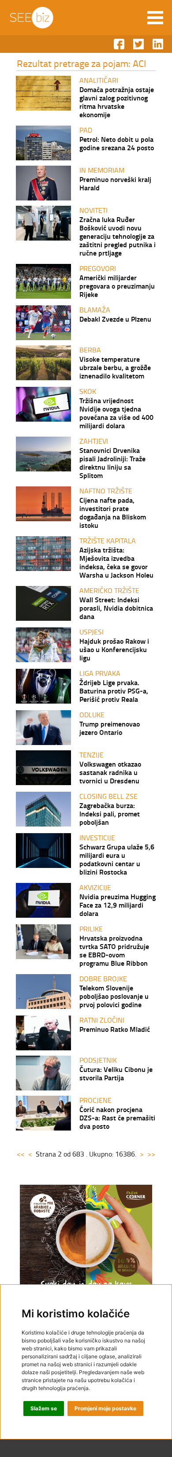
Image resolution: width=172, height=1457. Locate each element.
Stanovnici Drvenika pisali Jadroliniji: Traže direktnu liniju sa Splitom (112, 462)
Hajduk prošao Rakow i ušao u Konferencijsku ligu (114, 649)
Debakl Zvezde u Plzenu (115, 319)
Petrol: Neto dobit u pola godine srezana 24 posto (116, 143)
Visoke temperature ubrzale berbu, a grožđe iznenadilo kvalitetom (115, 367)
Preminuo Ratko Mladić (114, 1029)
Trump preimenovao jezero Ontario (109, 728)
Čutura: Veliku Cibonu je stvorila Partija (116, 1073)
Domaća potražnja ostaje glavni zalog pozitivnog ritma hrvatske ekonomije (116, 101)
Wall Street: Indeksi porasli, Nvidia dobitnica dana (116, 607)
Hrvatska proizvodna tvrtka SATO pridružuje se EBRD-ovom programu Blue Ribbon (114, 950)
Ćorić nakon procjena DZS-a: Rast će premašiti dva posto (117, 1117)
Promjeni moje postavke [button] (105, 1408)
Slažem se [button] (43, 1408)
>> (151, 1154)
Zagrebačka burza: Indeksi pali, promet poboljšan (109, 813)
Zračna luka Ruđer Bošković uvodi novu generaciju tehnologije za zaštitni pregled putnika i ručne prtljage (117, 236)
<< (21, 1154)
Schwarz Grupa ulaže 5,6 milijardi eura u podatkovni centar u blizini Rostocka (116, 859)
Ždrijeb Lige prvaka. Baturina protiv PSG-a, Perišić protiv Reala (113, 690)
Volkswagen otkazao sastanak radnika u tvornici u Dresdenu (110, 772)
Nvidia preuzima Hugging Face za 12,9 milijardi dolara (117, 904)
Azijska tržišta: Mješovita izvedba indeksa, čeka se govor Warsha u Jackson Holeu (116, 562)
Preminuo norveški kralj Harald (115, 183)
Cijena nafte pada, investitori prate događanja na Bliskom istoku (112, 512)
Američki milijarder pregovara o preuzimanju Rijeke (117, 285)
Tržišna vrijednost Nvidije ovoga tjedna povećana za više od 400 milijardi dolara (116, 412)
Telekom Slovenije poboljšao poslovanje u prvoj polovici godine (114, 995)
